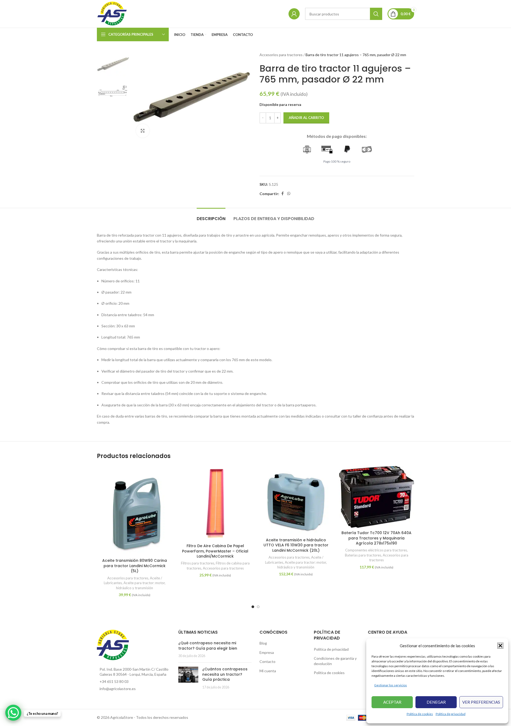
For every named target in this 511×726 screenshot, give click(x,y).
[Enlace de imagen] (113, 644)
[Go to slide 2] (258, 606)
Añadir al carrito (306, 118)
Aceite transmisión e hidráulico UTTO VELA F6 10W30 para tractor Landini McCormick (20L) (295, 545)
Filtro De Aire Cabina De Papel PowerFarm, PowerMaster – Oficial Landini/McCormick (215, 551)
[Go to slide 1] (253, 606)
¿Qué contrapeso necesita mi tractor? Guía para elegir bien (207, 645)
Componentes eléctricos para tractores (376, 550)
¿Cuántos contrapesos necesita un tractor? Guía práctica (225, 674)
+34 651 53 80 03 (114, 681)
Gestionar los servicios (390, 685)
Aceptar (392, 702)
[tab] (211, 216)
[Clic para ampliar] (142, 130)
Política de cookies (420, 714)
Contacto (267, 661)
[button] (500, 645)
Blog (263, 643)
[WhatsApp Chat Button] (13, 713)
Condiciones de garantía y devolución (335, 661)
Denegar (436, 702)
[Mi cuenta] (294, 14)
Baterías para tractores (363, 555)
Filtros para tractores (197, 563)
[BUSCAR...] (376, 14)
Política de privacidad (450, 714)
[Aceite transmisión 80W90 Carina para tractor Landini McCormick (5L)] (134, 511)
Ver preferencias (481, 702)
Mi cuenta (267, 671)
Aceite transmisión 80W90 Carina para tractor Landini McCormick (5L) (134, 566)
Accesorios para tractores (281, 54)
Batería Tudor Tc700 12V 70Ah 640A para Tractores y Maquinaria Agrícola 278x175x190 (376, 538)
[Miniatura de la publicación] (188, 678)
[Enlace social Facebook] (282, 193)
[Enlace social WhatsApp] (289, 193)
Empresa (266, 652)
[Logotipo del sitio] (112, 13)
